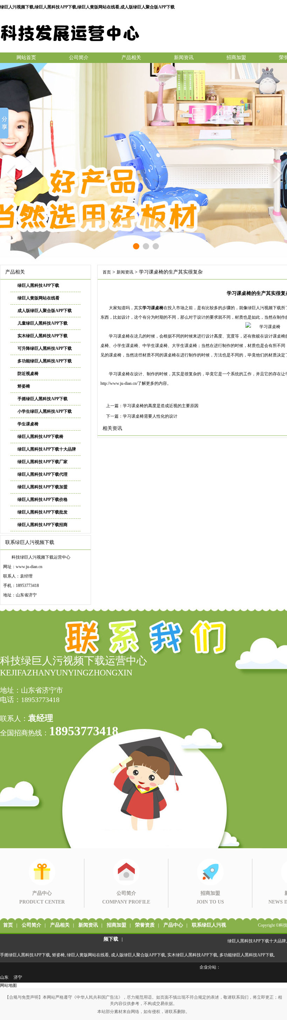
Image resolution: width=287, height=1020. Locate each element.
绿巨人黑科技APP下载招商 (43, 524)
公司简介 (79, 57)
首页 (107, 272)
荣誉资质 (145, 925)
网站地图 (8, 985)
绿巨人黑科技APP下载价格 (43, 499)
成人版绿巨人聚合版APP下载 (45, 310)
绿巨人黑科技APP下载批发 (43, 512)
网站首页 (26, 57)
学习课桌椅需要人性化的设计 (150, 416)
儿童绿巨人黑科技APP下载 (43, 323)
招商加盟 (236, 57)
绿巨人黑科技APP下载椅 (40, 436)
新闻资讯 (184, 57)
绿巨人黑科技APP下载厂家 (43, 461)
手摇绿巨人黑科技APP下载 (43, 398)
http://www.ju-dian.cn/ (119, 383)
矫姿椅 (24, 386)
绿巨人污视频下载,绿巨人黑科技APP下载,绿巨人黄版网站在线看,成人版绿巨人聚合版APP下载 (87, 7)
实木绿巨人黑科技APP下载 (43, 335)
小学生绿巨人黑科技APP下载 (45, 411)
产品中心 (173, 925)
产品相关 (131, 57)
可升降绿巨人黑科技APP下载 (45, 348)
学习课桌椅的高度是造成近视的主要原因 (160, 405)
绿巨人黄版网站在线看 (38, 298)
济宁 (18, 977)
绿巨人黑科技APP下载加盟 (43, 486)
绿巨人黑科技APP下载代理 (43, 474)
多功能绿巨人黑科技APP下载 (45, 361)
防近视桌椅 (28, 373)
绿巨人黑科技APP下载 (38, 285)
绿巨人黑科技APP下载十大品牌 (47, 449)
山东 (4, 977)
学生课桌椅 (28, 424)
